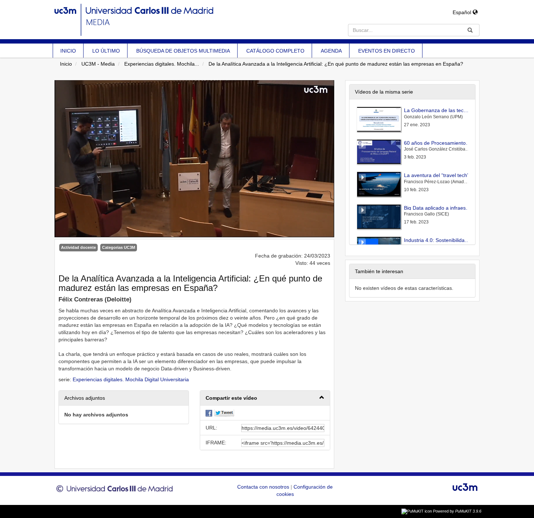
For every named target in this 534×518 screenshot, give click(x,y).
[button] (265, 398)
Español (463, 12)
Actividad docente (78, 247)
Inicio (66, 64)
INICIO (68, 51)
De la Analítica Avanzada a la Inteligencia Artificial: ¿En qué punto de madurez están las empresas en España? (336, 64)
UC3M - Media (98, 64)
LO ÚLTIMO (106, 51)
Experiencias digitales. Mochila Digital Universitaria (131, 379)
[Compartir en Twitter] (224, 413)
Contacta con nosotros (264, 487)
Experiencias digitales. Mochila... (161, 64)
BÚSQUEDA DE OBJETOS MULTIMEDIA (183, 51)
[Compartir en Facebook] (209, 413)
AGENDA (331, 51)
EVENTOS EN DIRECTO (386, 51)
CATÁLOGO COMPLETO (275, 51)
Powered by (457, 511)
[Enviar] (470, 30)
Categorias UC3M (118, 247)
